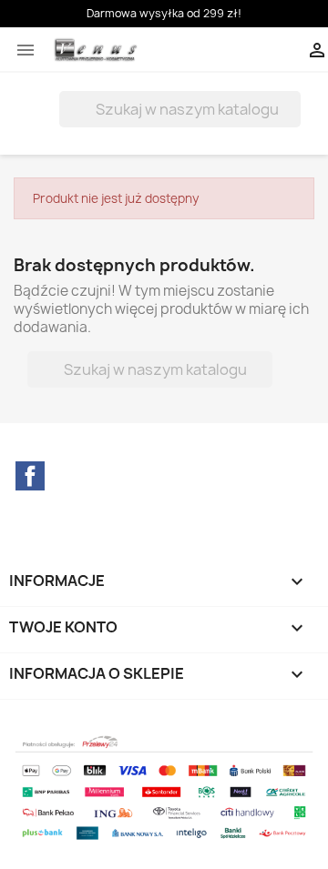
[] (293, 122)
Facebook (30, 475)
